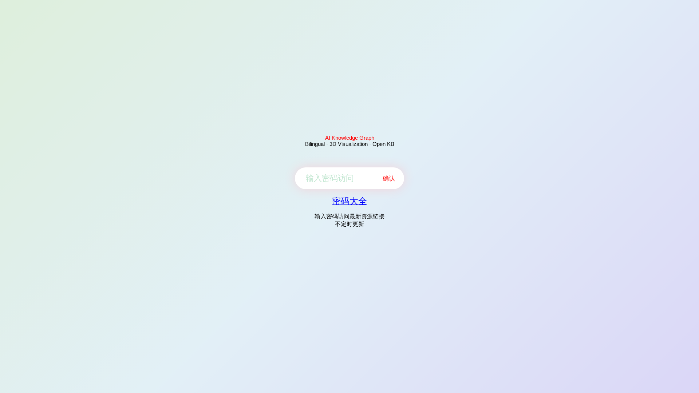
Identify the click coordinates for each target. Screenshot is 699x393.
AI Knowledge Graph (349, 138)
